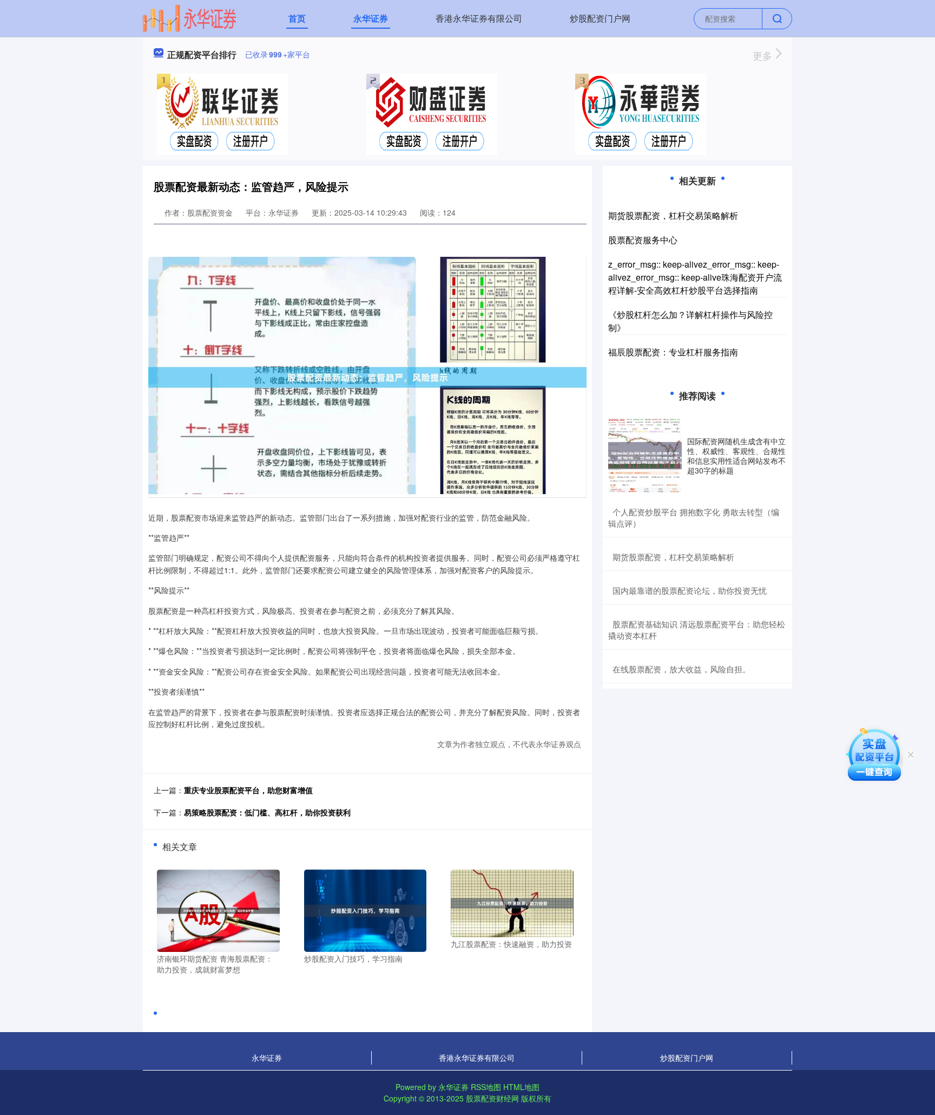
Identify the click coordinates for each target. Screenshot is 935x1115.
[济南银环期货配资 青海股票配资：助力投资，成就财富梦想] (218, 909)
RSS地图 (486, 1086)
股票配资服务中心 (642, 240)
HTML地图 (521, 1086)
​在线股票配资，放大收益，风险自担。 (681, 669)
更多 (764, 55)
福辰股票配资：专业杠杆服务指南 (673, 352)
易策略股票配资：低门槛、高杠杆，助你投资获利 (267, 812)
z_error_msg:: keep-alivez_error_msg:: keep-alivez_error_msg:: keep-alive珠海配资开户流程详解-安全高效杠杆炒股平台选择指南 (695, 277)
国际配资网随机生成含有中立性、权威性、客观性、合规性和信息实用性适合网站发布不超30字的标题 (736, 456)
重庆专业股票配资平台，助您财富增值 (248, 790)
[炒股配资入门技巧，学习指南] (365, 909)
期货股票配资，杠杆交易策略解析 (673, 215)
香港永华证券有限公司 (479, 18)
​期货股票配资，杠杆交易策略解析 (673, 556)
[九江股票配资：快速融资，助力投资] (512, 902)
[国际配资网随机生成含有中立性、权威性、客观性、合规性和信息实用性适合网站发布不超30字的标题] (645, 455)
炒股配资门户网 (600, 18)
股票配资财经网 (492, 1098)
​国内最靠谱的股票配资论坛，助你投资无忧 (690, 590)
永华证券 (370, 18)
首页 (297, 18)
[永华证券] (189, 17)
